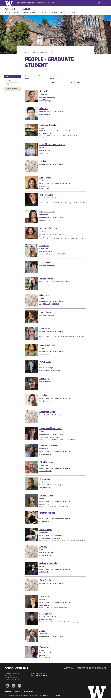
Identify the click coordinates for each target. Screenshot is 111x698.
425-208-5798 (62, 254)
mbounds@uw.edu (45, 134)
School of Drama (18, 9)
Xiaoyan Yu (44, 647)
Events (44, 13)
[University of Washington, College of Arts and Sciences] (30, 3)
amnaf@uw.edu (44, 186)
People (16, 13)
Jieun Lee (43, 395)
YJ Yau (42, 630)
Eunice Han (44, 245)
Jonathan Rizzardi (47, 512)
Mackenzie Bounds (47, 125)
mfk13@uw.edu (44, 354)
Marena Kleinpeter (47, 345)
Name (27, 78)
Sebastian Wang (46, 613)
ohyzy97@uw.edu (44, 304)
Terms (50, 695)
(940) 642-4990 (55, 370)
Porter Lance (45, 361)
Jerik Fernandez (46, 195)
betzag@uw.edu (44, 237)
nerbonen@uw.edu (45, 471)
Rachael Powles (46, 495)
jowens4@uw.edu (45, 487)
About (7, 13)
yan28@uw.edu (44, 656)
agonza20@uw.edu (45, 220)
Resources (73, 13)
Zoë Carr (43, 161)
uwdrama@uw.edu (41, 675)
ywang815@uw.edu (45, 620)
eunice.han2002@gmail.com (48, 254)
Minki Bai (43, 108)
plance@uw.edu (44, 370)
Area (52, 78)
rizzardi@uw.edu (44, 521)
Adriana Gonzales (47, 211)
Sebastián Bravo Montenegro (52, 144)
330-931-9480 (57, 437)
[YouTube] (19, 685)
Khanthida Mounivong (48, 445)
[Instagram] (13, 685)
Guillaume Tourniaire (48, 563)
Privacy (44, 695)
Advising (8, 691)
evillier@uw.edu (44, 605)
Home (27, 52)
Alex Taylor (44, 546)
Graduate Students (46, 52)
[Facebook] (7, 685)
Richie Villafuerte (46, 580)
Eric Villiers (44, 596)
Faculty (8, 80)
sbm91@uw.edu (44, 153)
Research (54, 13)
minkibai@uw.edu (44, 114)
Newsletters (28, 691)
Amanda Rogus (45, 529)
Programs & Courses (30, 13)
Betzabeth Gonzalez (48, 228)
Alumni (8, 93)
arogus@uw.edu (44, 538)
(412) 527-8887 (55, 538)
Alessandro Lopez (47, 411)
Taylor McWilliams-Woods (50, 428)
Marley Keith (45, 312)
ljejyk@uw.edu (44, 401)
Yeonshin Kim (45, 328)
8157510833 (55, 304)
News (63, 13)
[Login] (99, 3)
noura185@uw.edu (45, 100)
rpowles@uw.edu (44, 504)
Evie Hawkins (45, 262)
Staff (7, 84)
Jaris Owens (44, 479)
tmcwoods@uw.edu (45, 437)
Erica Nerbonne (46, 462)
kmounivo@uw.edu (45, 454)
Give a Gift (17, 691)
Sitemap (57, 695)
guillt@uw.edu (44, 572)
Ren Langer (44, 378)
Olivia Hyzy (44, 295)
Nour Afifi (43, 91)
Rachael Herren (46, 278)
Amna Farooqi (45, 177)
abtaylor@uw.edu (45, 555)
